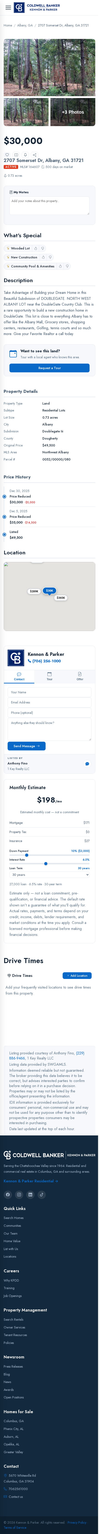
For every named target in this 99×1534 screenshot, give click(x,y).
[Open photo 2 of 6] (26, 112)
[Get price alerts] (25, 155)
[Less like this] (42, 248)
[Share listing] (34, 155)
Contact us (16, 1496)
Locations (10, 1256)
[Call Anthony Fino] (87, 764)
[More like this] (35, 248)
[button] (61, 598)
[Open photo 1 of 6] (49, 67)
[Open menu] (8, 7)
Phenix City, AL (13, 1429)
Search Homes (13, 1218)
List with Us (11, 1249)
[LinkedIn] (30, 1195)
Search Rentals (13, 1319)
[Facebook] (8, 1195)
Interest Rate (17, 860)
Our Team (10, 1233)
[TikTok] (42, 1195)
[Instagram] (19, 1195)
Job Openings (13, 1296)
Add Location (78, 976)
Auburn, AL (11, 1436)
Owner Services (14, 1327)
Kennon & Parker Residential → (31, 1181)
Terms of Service (15, 1527)
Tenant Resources (15, 1335)
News (7, 1382)
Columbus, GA (14, 1421)
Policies (9, 1342)
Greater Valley (13, 1452)
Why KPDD (11, 1280)
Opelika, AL (11, 1444)
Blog (7, 1374)
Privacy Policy (77, 1522)
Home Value (12, 1241)
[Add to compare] (16, 155)
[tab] (19, 676)
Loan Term (16, 868)
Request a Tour (49, 368)
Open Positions (14, 1397)
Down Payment (18, 851)
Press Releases (13, 1366)
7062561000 (18, 1489)
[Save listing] (7, 154)
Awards (9, 1389)
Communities (12, 1225)
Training (9, 1288)
